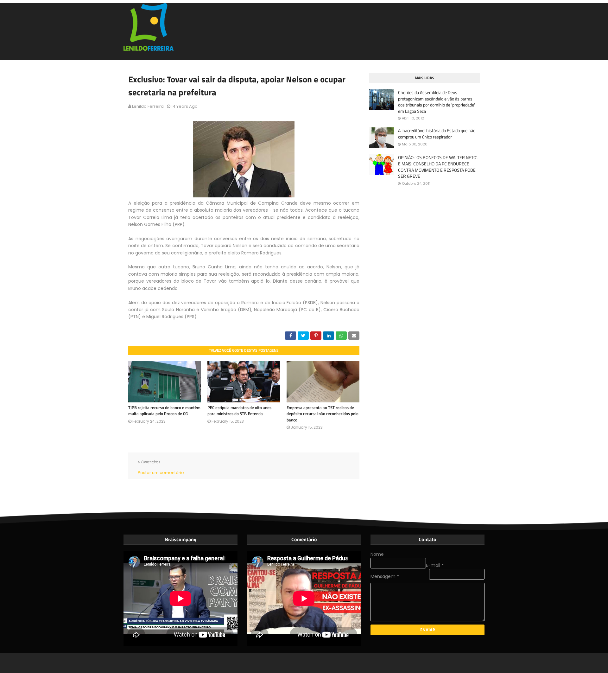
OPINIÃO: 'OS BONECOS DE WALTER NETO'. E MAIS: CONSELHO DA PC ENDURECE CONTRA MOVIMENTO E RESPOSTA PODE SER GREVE (438, 166)
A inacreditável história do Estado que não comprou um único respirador (436, 133)
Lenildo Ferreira (148, 106)
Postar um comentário (161, 473)
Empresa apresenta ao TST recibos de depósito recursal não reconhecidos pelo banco (322, 413)
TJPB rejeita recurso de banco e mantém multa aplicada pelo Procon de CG (164, 410)
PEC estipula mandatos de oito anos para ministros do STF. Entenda (239, 410)
